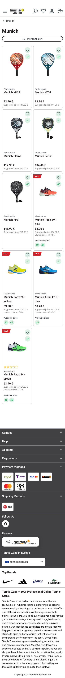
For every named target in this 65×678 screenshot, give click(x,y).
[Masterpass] (46, 476)
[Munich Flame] (17, 128)
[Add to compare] (27, 56)
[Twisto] (20, 476)
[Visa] (33, 476)
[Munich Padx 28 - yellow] (17, 269)
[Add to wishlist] (27, 50)
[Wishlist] (43, 11)
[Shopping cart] (60, 11)
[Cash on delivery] (20, 486)
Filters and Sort (34, 38)
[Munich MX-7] (48, 64)
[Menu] (5, 11)
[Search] (35, 11)
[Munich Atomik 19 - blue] (48, 269)
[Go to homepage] (17, 11)
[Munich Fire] (17, 192)
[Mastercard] (8, 486)
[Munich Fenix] (48, 128)
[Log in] (52, 11)
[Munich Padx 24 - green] (17, 346)
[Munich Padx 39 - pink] (48, 192)
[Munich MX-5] (17, 64)
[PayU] (8, 476)
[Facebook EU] (5, 523)
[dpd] (8, 507)
